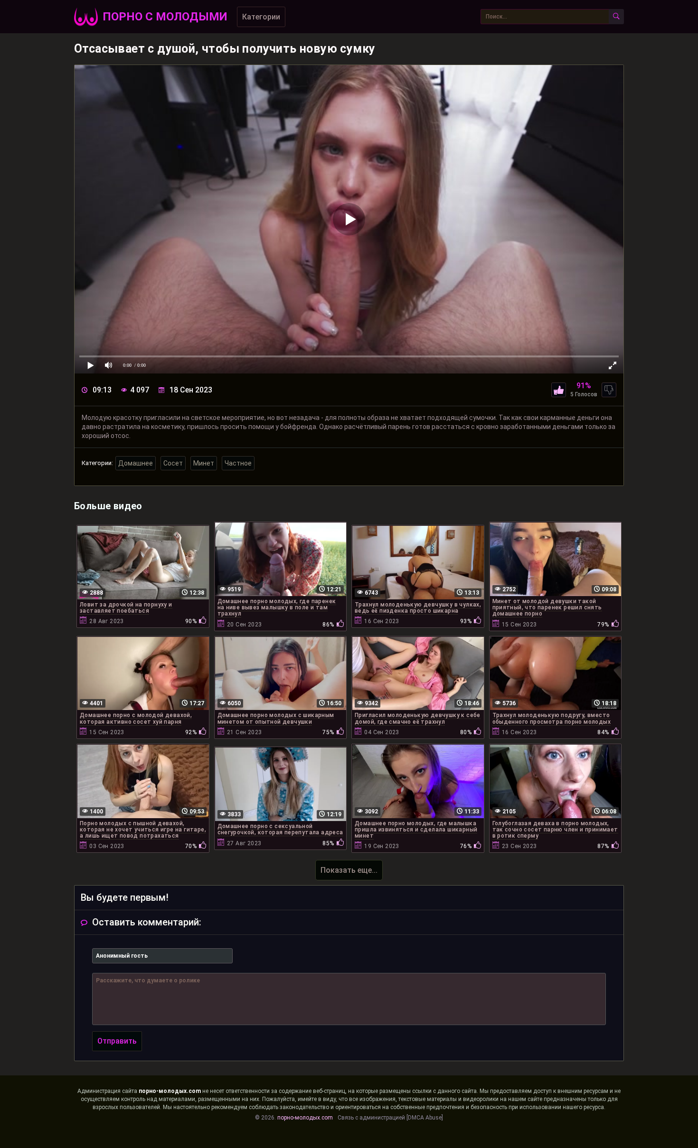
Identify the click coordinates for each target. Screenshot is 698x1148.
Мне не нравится (609, 390)
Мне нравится (558, 390)
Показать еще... (349, 870)
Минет (203, 463)
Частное (238, 463)
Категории (261, 16)
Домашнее (135, 463)
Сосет (173, 463)
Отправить (117, 1040)
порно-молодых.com (170, 1091)
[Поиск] (616, 16)
